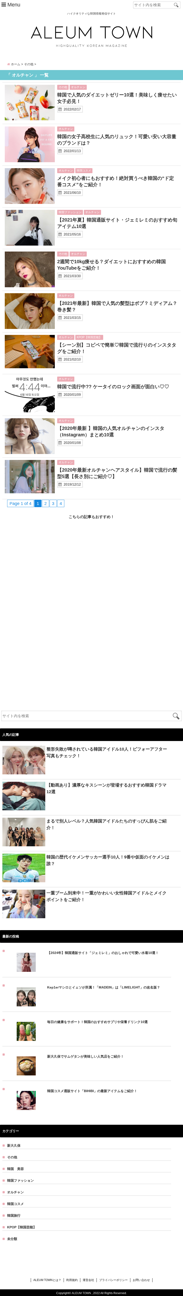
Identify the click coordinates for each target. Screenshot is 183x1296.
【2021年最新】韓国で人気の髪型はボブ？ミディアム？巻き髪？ (117, 306)
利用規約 (72, 1280)
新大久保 (13, 1145)
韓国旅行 (13, 1215)
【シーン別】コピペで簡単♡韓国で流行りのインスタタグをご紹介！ (116, 348)
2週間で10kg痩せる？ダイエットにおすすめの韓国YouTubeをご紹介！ (111, 265)
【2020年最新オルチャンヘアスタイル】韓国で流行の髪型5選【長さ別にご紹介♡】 (117, 473)
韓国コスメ (84, 170)
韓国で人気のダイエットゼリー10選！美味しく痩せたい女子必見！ (117, 98)
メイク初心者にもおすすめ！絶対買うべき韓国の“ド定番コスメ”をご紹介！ (115, 181)
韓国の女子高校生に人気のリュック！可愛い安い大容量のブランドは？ (116, 140)
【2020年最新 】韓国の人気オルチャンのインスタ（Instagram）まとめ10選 (110, 431)
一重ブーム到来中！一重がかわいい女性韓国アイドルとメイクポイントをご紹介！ (106, 896)
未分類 (12, 1239)
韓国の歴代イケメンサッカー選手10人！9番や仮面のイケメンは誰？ (107, 860)
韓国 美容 (15, 1169)
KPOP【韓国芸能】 (89, 337)
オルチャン (78, 87)
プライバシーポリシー (113, 1280)
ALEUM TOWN (81, 1293)
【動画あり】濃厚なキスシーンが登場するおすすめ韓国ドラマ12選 (106, 788)
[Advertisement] (91, 570)
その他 (63, 87)
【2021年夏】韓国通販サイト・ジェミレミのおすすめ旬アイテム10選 (117, 223)
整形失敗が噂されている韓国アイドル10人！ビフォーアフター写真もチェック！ (106, 752)
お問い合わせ (141, 1280)
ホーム (15, 64)
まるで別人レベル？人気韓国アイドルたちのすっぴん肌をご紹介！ (106, 824)
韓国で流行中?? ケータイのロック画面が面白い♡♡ (113, 386)
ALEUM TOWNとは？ (47, 1280)
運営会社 (88, 1280)
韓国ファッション (70, 212)
